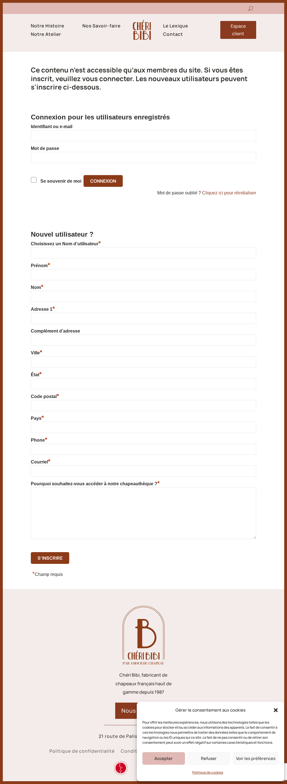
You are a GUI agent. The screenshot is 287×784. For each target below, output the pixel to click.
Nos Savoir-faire (101, 26)
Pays (37, 418)
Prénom (40, 265)
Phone (39, 440)
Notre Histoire (47, 26)
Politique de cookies (207, 772)
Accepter (163, 758)
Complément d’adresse (55, 331)
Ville (36, 353)
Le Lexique (175, 26)
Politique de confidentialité (82, 751)
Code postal (45, 396)
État (36, 374)
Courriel (40, 462)
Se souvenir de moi (60, 181)
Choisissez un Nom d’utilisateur (66, 244)
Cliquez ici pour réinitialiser (229, 192)
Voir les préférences (256, 758)
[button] (276, 710)
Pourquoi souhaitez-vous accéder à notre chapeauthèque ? (95, 484)
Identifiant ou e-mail (51, 126)
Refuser (209, 758)
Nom (37, 287)
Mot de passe (45, 148)
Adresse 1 (43, 309)
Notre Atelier (46, 34)
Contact (173, 34)
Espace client (238, 30)
